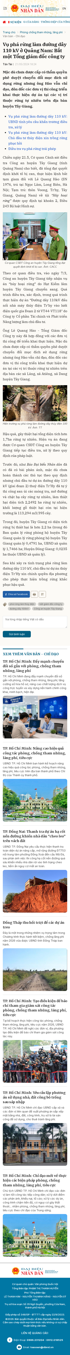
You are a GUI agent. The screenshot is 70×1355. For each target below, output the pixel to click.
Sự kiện (15, 22)
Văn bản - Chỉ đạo (14, 36)
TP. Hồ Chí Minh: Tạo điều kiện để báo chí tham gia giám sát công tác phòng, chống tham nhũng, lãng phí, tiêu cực (35, 1008)
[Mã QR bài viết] (42, 594)
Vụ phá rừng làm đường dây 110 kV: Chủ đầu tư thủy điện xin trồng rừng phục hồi (37, 137)
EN (64, 8)
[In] (34, 594)
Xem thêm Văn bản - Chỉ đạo (31, 654)
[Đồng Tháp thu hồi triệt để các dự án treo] (35, 969)
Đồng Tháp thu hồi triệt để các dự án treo (33, 924)
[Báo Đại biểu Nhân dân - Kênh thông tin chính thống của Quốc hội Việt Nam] (35, 8)
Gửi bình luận (17, 634)
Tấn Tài (7, 64)
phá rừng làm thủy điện (22, 604)
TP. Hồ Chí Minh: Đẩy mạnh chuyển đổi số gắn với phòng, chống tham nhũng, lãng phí (33, 666)
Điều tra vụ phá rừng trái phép (32, 149)
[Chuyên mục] (5, 8)
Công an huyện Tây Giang (48, 608)
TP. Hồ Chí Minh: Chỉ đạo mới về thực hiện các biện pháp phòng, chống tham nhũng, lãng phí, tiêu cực (35, 1180)
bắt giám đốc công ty (51, 604)
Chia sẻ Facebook (18, 594)
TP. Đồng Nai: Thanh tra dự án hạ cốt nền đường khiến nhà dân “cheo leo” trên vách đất (34, 836)
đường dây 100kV (19, 608)
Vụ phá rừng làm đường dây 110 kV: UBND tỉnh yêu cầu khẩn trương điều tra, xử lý (37, 121)
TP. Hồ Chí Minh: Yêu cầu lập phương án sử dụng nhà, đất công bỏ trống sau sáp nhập (34, 1097)
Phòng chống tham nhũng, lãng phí (41, 32)
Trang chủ (9, 32)
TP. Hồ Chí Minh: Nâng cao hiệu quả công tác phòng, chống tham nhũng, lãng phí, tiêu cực (34, 753)
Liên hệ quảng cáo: (35, 1333)
